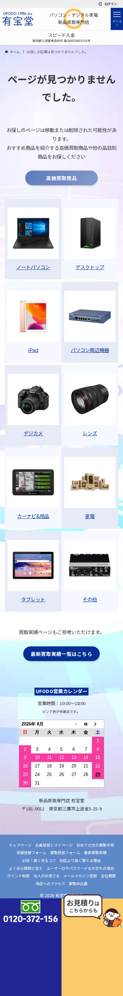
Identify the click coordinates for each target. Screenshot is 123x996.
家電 (90, 515)
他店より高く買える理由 (80, 860)
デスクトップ (90, 266)
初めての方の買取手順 (95, 845)
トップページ (20, 845)
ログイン (111, 3)
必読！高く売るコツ (39, 860)
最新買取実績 (95, 852)
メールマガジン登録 (80, 875)
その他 (90, 599)
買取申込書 (78, 883)
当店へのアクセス (50, 883)
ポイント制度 (18, 875)
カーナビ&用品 (33, 515)
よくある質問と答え (26, 868)
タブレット (33, 599)
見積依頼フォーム (31, 852)
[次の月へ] (98, 724)
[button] (117, 19)
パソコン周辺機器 (90, 349)
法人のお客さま (46, 875)
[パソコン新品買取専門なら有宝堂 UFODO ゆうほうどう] (17, 19)
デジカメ (33, 433)
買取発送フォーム (65, 852)
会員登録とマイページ (54, 845)
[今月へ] (86, 724)
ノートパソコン (33, 266)
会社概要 (108, 875)
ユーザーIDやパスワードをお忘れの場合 (80, 868)
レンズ (90, 433)
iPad (33, 349)
